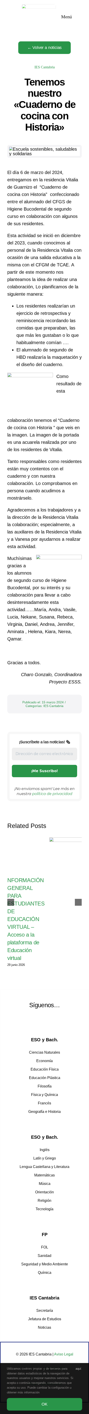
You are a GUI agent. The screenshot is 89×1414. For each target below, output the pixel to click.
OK (44, 1404)
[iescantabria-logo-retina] (39, 6)
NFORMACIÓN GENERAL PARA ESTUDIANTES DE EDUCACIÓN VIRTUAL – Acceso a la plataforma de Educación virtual (26, 919)
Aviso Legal (63, 1354)
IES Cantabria (44, 67)
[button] (10, 902)
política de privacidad (52, 794)
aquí (78, 1368)
